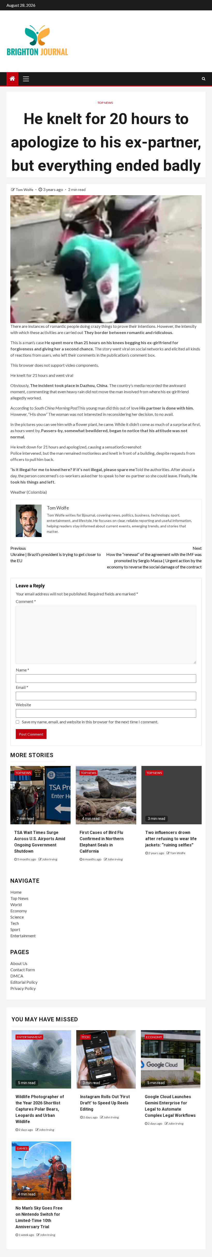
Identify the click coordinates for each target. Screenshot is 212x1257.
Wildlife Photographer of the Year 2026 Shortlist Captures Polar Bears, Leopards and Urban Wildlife (40, 1109)
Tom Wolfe (25, 189)
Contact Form (22, 969)
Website (23, 704)
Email (22, 687)
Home (15, 891)
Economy (18, 910)
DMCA (16, 975)
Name (22, 669)
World (16, 904)
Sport (15, 929)
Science (17, 916)
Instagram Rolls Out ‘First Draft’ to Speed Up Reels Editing (105, 1103)
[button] (106, 370)
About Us (18, 963)
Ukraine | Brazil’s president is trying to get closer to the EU (55, 554)
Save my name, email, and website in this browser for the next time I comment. (90, 721)
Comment (26, 601)
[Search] (203, 79)
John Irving (49, 859)
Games (22, 1148)
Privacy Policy (23, 988)
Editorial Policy (23, 982)
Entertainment (23, 935)
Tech (14, 923)
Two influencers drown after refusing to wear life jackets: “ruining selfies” (171, 838)
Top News (105, 103)
